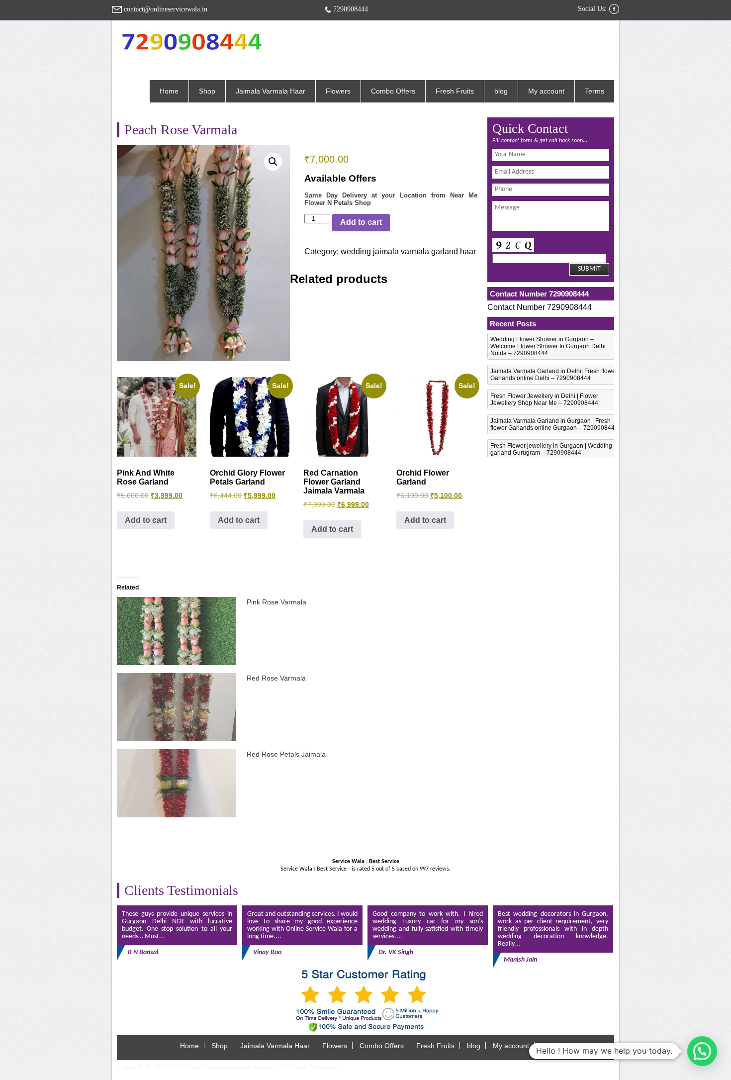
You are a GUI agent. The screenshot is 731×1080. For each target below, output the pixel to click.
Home (169, 91)
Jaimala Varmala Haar (270, 91)
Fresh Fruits (455, 91)
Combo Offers (393, 91)
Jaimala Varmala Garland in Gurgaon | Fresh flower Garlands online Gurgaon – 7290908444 (554, 424)
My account (546, 91)
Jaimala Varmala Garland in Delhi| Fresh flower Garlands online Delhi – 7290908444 (554, 375)
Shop (207, 91)
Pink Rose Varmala (276, 602)
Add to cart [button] (146, 520)
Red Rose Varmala (276, 678)
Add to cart (361, 222)
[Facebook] (614, 9)
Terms (594, 91)
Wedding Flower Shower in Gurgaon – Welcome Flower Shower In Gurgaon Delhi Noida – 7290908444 (548, 346)
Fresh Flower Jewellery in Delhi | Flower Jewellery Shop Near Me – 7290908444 (544, 399)
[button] (273, 162)
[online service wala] (191, 41)
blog (501, 91)
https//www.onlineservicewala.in (230, 1067)
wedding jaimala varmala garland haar (408, 251)
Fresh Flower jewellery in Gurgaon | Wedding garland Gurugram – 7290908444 (551, 449)
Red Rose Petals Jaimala (286, 754)
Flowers (338, 91)
